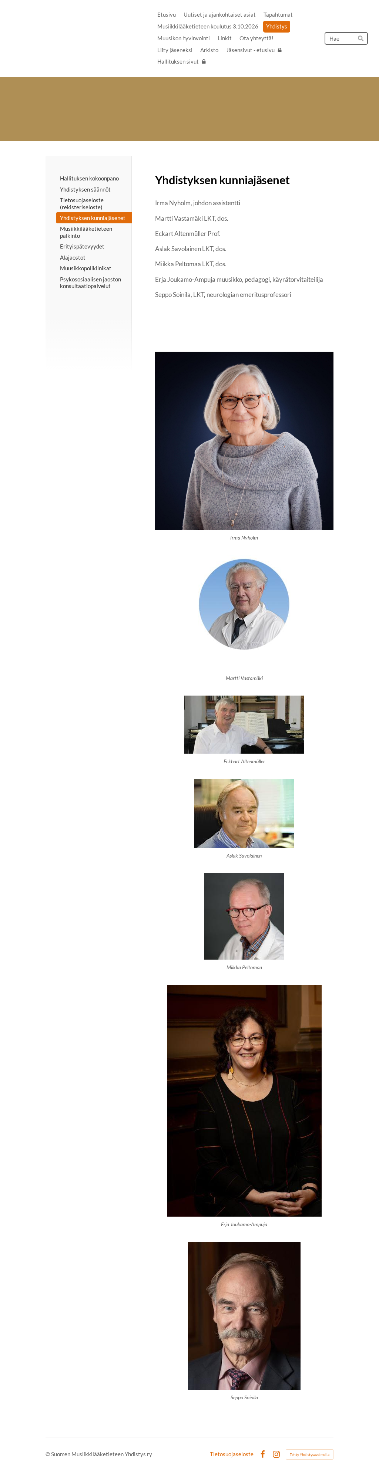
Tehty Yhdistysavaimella (309, 1454)
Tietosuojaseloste (232, 1454)
